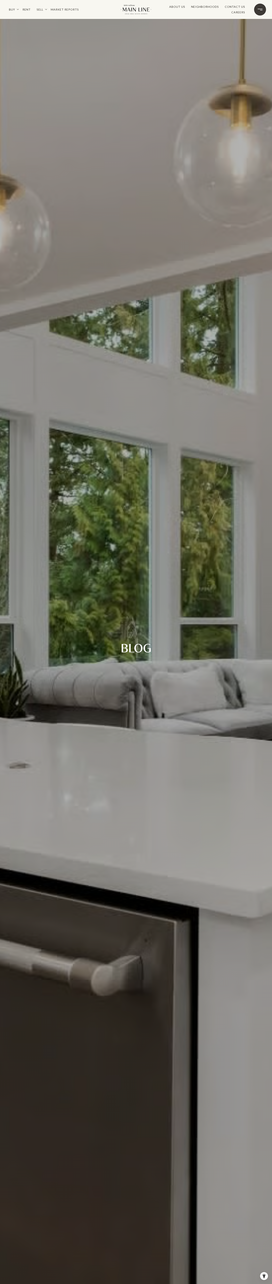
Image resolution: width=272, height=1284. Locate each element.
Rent (27, 9)
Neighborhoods (205, 6)
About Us (177, 6)
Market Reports (65, 9)
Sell (40, 9)
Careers (238, 12)
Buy (12, 9)
